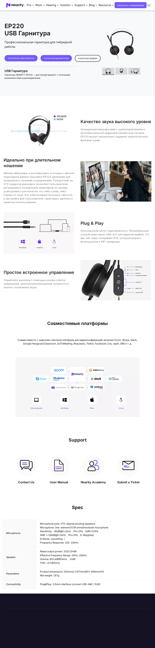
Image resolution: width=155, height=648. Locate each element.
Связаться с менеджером (130, 5)
